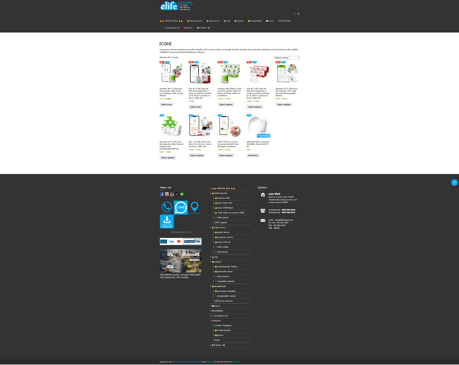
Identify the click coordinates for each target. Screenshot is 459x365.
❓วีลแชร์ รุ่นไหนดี (222, 276)
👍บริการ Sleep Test (223, 203)
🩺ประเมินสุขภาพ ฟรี (171, 27)
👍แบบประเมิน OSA (222, 198)
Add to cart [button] (166, 104)
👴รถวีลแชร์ (238, 20)
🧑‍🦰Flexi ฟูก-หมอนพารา (224, 301)
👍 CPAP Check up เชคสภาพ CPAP (229, 212)
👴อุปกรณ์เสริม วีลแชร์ (223, 271)
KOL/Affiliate (284, 20)
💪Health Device (222, 232)
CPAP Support (221, 222)
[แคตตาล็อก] (167, 221)
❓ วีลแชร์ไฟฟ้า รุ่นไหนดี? (224, 281)
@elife (277, 228)
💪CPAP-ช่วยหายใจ (194, 20)
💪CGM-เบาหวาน (212, 20)
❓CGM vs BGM (221, 247)
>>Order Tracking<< (223, 325)
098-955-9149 (288, 209)
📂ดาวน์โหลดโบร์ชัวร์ (223, 330)
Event (217, 340)
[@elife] (181, 208)
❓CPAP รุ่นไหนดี (221, 217)
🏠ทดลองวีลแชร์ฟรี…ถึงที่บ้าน (226, 266)
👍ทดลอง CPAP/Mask (224, 207)
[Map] (195, 208)
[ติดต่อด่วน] (167, 208)
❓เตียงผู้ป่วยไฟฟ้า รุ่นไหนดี (225, 296)
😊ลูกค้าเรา (219, 335)
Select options (225, 104)
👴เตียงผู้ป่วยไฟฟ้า (255, 20)
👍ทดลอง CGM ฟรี (222, 242)
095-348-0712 (288, 212)
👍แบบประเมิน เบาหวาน (224, 237)
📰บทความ (270, 20)
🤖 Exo (227, 20)
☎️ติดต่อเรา (188, 27)
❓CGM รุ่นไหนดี (221, 252)
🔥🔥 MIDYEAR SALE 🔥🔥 (171, 20)
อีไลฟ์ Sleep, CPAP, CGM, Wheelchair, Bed (187, 362)
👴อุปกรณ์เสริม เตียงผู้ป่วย (225, 291)
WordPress (236, 362)
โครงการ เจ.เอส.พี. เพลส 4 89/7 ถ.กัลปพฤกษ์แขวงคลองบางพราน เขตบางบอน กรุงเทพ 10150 (283, 200)
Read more (253, 155)
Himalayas (210, 362)
